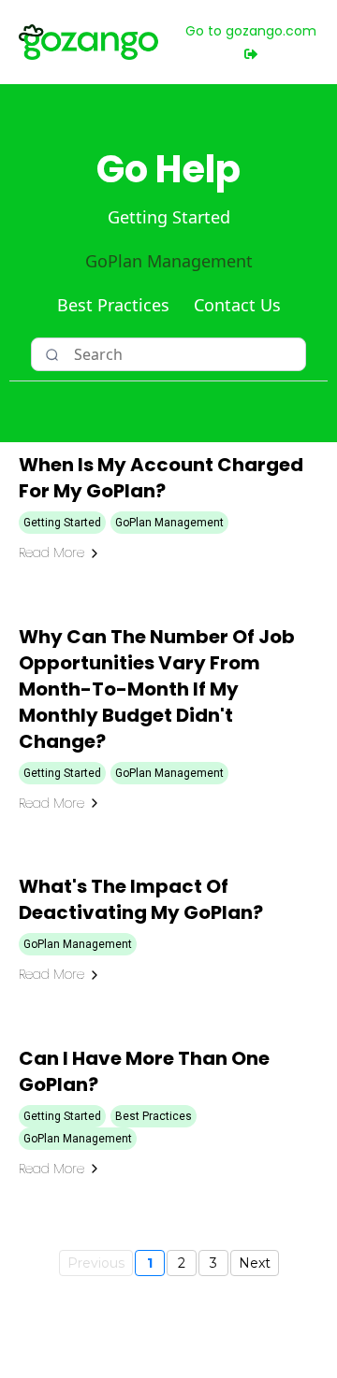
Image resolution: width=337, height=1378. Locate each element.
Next (255, 1263)
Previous (96, 1263)
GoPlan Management (169, 261)
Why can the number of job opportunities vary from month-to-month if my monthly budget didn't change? (157, 689)
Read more (51, 552)
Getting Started (169, 217)
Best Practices (113, 305)
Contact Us (237, 305)
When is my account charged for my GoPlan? (161, 478)
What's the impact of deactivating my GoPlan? (141, 899)
